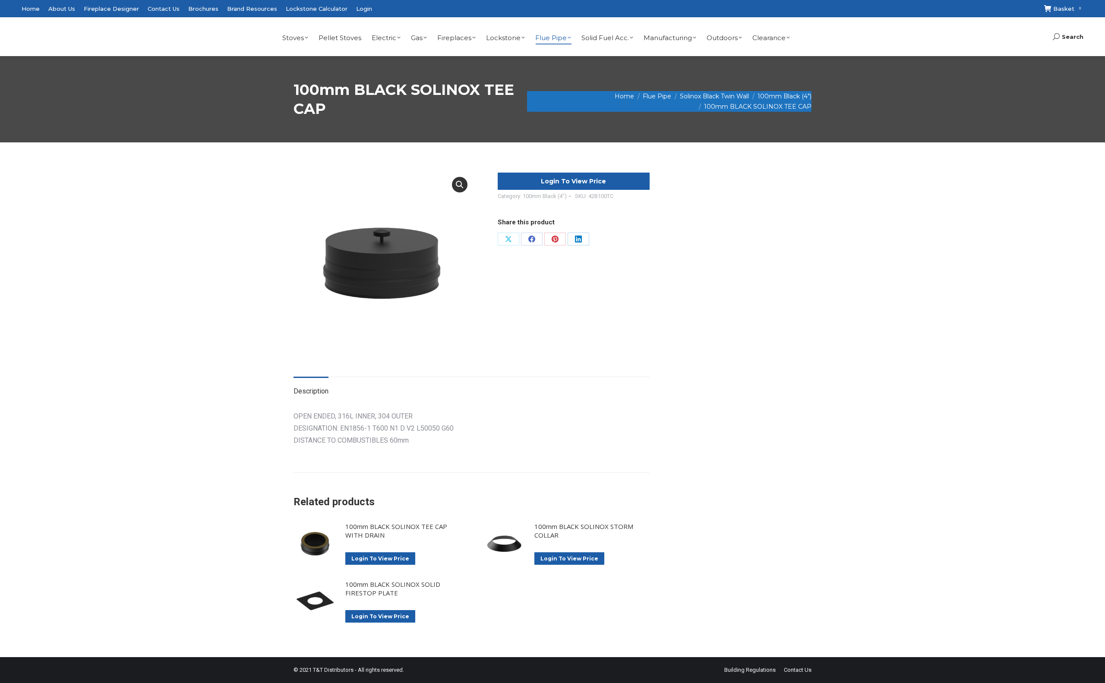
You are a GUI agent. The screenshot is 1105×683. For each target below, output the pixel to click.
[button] (459, 184)
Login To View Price (573, 181)
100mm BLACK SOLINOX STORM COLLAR (583, 530)
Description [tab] (311, 391)
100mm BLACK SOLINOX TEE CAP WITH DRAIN (396, 530)
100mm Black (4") (545, 196)
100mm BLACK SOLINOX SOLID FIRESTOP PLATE (392, 588)
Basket (1067, 8)
